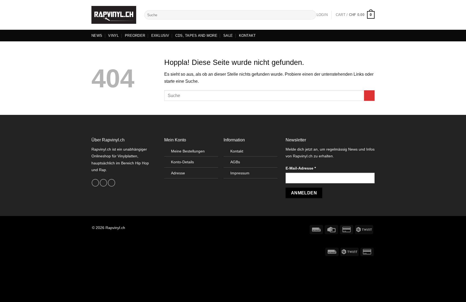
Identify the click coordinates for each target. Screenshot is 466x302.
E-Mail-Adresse (301, 168)
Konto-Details (182, 162)
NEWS (96, 36)
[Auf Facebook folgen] (95, 183)
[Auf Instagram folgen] (103, 183)
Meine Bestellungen (188, 151)
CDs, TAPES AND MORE (196, 36)
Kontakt (236, 151)
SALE (228, 36)
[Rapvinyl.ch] (113, 15)
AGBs (235, 162)
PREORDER (135, 36)
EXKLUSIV (160, 36)
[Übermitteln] (311, 14)
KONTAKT (247, 36)
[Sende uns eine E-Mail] (111, 183)
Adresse (178, 173)
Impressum (239, 173)
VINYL (113, 36)
